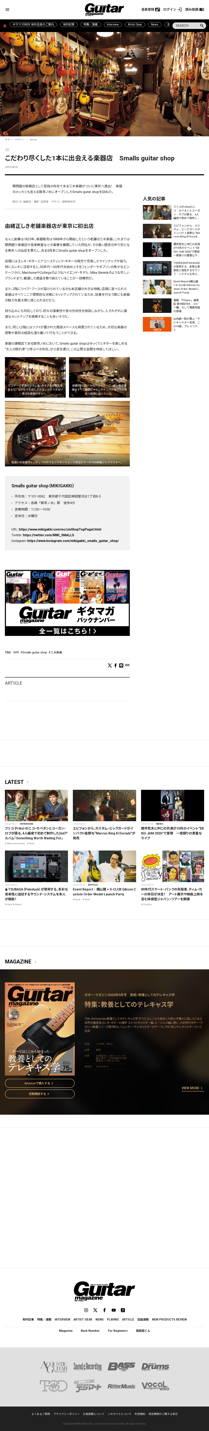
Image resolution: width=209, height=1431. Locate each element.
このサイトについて (119, 1414)
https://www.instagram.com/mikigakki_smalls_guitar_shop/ (73, 541)
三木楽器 (56, 652)
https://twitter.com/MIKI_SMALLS (48, 535)
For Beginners (118, 1330)
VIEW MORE (193, 1088)
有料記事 (68, 24)
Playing (113, 1319)
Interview (113, 24)
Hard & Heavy (14, 904)
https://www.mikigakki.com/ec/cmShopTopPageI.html (60, 529)
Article (33, 139)
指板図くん (143, 1330)
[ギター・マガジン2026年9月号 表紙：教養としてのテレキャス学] (40, 1073)
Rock (31, 843)
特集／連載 (90, 24)
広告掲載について (93, 1414)
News (154, 24)
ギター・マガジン (14, 139)
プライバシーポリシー (66, 1414)
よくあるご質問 (40, 1414)
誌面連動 (143, 1319)
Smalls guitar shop (34, 652)
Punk (77, 899)
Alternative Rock (16, 843)
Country (147, 904)
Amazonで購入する (39, 1083)
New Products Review (169, 1319)
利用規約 (140, 1414)
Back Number (90, 1330)
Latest (17, 782)
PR (17, 652)
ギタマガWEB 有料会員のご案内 (33, 24)
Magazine (21, 961)
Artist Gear (135, 24)
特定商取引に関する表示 (163, 1414)
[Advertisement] (104, 1169)
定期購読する (40, 1094)
